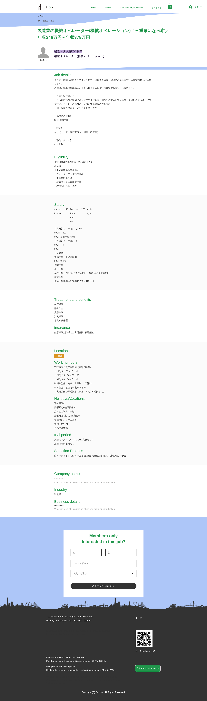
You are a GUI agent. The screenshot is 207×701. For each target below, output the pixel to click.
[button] (170, 6)
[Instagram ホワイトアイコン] (140, 618)
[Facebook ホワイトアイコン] (136, 618)
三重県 (59, 356)
